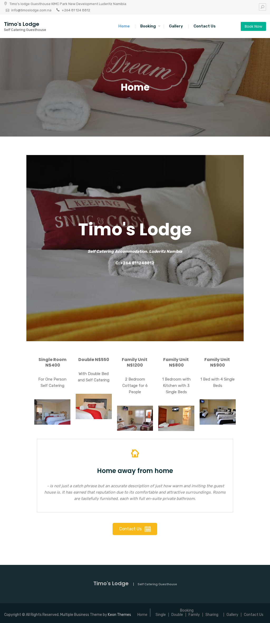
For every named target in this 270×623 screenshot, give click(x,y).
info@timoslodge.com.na (31, 10)
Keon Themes (119, 614)
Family (194, 614)
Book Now (253, 26)
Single (161, 614)
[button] (52, 412)
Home (124, 26)
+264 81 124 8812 (76, 10)
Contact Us (205, 26)
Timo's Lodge (21, 24)
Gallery (176, 26)
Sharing (211, 614)
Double (177, 614)
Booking (148, 26)
